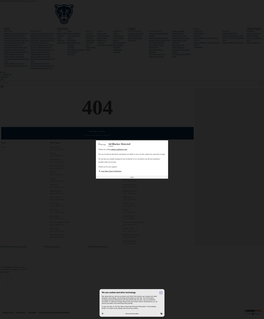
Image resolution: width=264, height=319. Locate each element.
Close (132, 177)
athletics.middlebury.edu (119, 149)
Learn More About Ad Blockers (111, 171)
